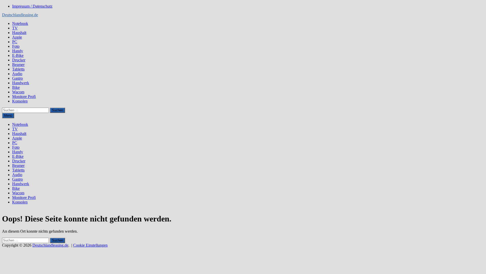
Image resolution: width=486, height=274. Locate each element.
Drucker (18, 60)
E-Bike (18, 55)
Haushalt (19, 32)
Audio (17, 74)
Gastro (17, 78)
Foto (15, 46)
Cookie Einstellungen (90, 245)
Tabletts (18, 69)
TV (15, 28)
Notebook (20, 23)
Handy (17, 51)
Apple (17, 37)
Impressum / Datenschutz (32, 6)
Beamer (18, 64)
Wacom (18, 92)
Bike (16, 87)
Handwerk (20, 83)
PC (14, 42)
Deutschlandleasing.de (20, 15)
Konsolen (20, 101)
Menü (8, 115)
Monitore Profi (24, 96)
